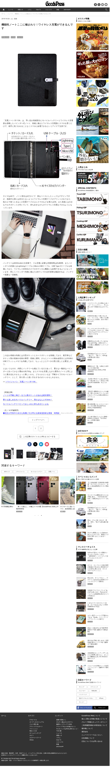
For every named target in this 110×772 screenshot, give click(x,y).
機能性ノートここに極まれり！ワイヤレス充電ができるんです (33, 14)
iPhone (101, 698)
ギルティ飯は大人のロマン (64, 722)
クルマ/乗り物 (34, 724)
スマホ (13, 37)
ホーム (3, 14)
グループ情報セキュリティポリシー (94, 722)
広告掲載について (88, 738)
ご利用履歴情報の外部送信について (94, 725)
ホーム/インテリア (35, 733)
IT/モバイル (5, 37)
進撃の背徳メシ (61, 720)
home (3, 9)
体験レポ (20, 9)
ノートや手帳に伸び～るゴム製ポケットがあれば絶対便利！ (28, 395)
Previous (4, 490)
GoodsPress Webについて (91, 716)
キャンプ (81, 687)
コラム (29, 9)
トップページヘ (38, 420)
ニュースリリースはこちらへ (92, 735)
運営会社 (85, 732)
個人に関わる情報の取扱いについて (94, 719)
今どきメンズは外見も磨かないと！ (67, 729)
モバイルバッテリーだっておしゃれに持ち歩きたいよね (26, 404)
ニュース (10, 9)
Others (32, 740)
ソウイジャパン (20, 471)
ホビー (32, 735)
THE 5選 (58, 731)
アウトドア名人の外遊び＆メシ (66, 726)
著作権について (87, 728)
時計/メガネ (33, 731)
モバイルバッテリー (36, 471)
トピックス (48, 9)
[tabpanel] (38, 494)
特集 (57, 9)
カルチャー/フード (35, 737)
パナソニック (94, 687)
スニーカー (82, 690)
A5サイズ (7, 471)
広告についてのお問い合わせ (92, 741)
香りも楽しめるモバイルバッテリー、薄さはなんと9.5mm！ (28, 400)
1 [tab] (35, 515)
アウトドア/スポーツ (36, 726)
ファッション (34, 729)
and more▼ (67, 9)
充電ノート (51, 471)
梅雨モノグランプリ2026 (64, 724)
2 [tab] (38, 515)
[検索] (106, 9)
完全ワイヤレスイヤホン (86, 698)
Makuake (94, 690)
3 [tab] (41, 515)
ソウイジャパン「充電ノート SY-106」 (21, 382)
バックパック (83, 694)
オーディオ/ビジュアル (37, 722)
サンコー (81, 702)
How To (38, 9)
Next (70, 490)
